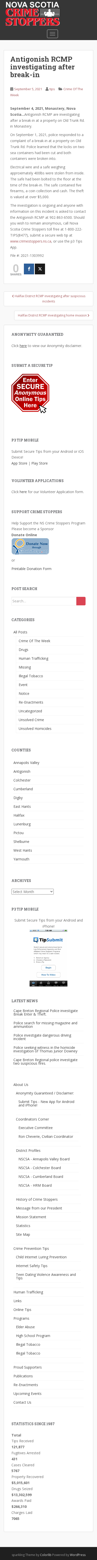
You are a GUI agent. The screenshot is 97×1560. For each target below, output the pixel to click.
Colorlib (45, 1555)
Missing (25, 667)
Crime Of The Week (34, 640)
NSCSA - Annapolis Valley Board (44, 1159)
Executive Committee (35, 1127)
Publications (23, 1376)
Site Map (23, 1234)
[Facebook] (29, 269)
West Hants (22, 850)
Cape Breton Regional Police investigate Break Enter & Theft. (45, 1012)
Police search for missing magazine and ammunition (45, 1025)
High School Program (33, 1335)
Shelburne (21, 841)
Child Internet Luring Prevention (41, 1257)
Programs (21, 1318)
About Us (20, 1084)
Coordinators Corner (32, 1119)
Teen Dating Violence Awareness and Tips (46, 1276)
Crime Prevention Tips (31, 1248)
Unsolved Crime (31, 719)
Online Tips (22, 1309)
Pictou (18, 832)
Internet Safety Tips (32, 1265)
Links (17, 1300)
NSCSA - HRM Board (35, 1185)
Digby (18, 797)
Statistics (23, 1225)
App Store (19, 463)
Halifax (18, 815)
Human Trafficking (33, 658)
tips (52, 89)
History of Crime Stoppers (37, 1199)
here (23, 345)
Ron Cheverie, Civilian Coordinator (45, 1136)
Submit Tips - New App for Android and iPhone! (46, 1103)
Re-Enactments (31, 702)
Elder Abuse (25, 1326)
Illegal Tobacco (31, 676)
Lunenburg (22, 824)
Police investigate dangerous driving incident (42, 1037)
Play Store (39, 463)
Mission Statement (31, 1216)
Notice (24, 693)
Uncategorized (30, 711)
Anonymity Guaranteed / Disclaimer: (45, 1093)
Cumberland (23, 789)
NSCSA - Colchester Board (39, 1167)
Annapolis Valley (26, 762)
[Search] (81, 601)
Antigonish (21, 771)
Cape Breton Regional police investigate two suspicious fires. (45, 1061)
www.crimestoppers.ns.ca (30, 241)
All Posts (20, 632)
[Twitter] (40, 269)
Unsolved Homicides (35, 728)
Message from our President (39, 1208)
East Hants (22, 806)
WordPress (78, 1555)
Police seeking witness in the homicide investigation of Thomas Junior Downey (45, 1049)
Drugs (23, 649)
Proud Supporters (27, 1367)
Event (23, 684)
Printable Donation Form (31, 568)
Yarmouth (21, 859)
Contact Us (22, 1402)
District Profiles (28, 1150)
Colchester (22, 780)
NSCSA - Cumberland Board (40, 1176)
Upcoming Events (27, 1393)
